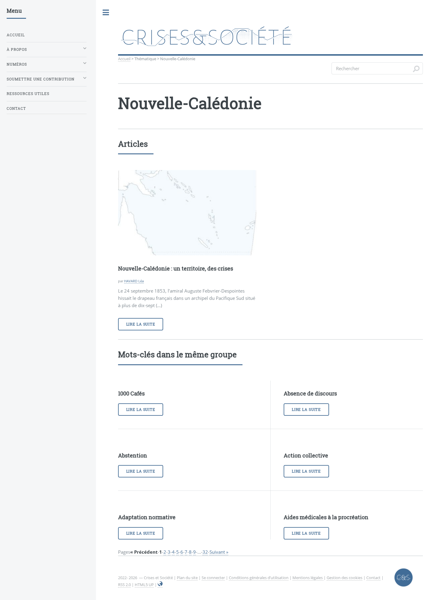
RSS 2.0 (124, 584)
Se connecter (213, 577)
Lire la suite (140, 324)
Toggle (106, 12)
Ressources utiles (28, 93)
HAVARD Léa (134, 281)
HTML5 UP (144, 584)
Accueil (124, 58)
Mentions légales (308, 577)
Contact (373, 577)
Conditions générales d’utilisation (258, 577)
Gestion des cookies (344, 577)
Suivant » (218, 552)
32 (205, 552)
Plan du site (187, 577)
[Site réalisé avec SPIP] (160, 585)
